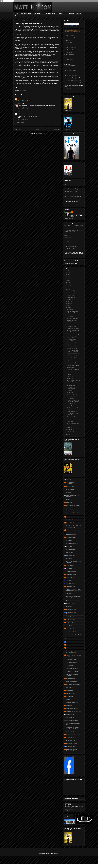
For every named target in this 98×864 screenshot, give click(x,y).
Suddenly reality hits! (72, 411)
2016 (67, 274)
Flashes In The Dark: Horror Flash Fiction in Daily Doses (73, 590)
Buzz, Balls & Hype (71, 520)
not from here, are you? (72, 648)
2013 (67, 280)
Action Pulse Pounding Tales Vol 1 (72, 80)
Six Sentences (70, 690)
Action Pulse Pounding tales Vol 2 (72, 82)
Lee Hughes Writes (71, 619)
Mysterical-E (69, 642)
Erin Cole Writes (70, 577)
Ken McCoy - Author (71, 616)
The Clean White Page (72, 702)
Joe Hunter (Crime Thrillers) (69, 756)
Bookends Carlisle (71, 509)
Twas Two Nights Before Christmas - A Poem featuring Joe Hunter (73, 245)
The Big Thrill (69, 699)
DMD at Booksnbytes (72, 362)
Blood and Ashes (70, 45)
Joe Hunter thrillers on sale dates (72, 420)
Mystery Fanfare (70, 645)
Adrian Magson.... (70, 489)
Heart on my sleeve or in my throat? (73, 331)
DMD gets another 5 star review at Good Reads (73, 401)
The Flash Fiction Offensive (73, 711)
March (69, 427)
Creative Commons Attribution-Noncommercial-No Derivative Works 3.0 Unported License (73, 808)
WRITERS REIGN (70, 740)
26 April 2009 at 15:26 (23, 119)
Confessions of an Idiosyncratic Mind (71, 533)
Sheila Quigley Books (71, 681)
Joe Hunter (69, 606)
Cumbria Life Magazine (72, 348)
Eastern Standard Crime (72, 571)
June (68, 303)
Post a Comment (20, 122)
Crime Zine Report (70, 549)
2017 (67, 272)
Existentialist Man (70, 586)
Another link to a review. (73, 392)
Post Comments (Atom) (40, 133)
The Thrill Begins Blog (72, 720)
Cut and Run (69, 42)
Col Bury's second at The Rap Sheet (73, 408)
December (70, 290)
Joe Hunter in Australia (72, 318)
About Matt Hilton (26, 13)
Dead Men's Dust (70, 35)
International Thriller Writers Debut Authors (73, 597)
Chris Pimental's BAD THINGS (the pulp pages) (73, 526)
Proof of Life (70, 309)
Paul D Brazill (21, 97)
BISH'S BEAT (69, 502)
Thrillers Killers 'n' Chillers (73, 734)
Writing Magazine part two (73, 405)
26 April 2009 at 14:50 (23, 100)
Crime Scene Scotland (72, 543)
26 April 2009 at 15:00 (23, 108)
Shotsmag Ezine (70, 687)
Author (19, 103)
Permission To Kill (71, 346)
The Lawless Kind (70, 54)
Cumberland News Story (73, 334)
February (69, 429)
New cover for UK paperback (71, 343)
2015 (67, 276)
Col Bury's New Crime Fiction (73, 530)
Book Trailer (70, 376)
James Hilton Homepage (72, 600)
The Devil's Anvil (70, 57)
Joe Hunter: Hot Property (70, 75)
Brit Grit (68, 517)
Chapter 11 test (71, 385)
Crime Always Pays (71, 537)
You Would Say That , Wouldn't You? (71, 750)
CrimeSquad (69, 558)
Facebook (77, 201)
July (68, 301)
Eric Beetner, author (71, 574)
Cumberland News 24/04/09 (71, 340)
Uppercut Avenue (70, 737)
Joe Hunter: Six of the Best (70, 65)
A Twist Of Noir (70, 486)
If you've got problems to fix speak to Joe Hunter (73, 312)
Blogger (56, 853)
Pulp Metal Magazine (71, 662)
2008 (67, 434)
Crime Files (69, 540)
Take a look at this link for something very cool (73, 325)
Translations (61, 13)
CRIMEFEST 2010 (70, 555)
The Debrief (69, 705)
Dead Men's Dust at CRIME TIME (72, 395)
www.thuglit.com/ (70, 746)
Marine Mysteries (70, 628)
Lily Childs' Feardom (71, 622)
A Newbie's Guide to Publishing (71, 483)
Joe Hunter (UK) (38, 13)
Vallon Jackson (68, 256)
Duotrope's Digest (70, 568)
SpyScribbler (69, 696)
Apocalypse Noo (68, 252)
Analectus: (69, 492)
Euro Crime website (71, 583)
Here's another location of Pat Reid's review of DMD (73, 382)
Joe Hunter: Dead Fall (69, 68)
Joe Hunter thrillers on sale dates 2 (72, 417)
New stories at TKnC (72, 357)
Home (16, 13)
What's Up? (70, 378)
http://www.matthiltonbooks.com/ (72, 191)
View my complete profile (70, 218)
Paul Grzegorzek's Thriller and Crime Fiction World (74, 651)
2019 (67, 270)
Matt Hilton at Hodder (71, 631)
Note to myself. (70, 398)
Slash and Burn (69, 40)
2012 (67, 282)
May (68, 305)
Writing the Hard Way (71, 743)
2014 (67, 278)
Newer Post (18, 129)
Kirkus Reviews (70, 367)
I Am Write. (69, 593)
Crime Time (69, 546)
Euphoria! (69, 360)
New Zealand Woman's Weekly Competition (72, 351)
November (70, 293)
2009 (67, 289)
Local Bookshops (70, 625)
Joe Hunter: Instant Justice (70, 73)
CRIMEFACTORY (70, 552)
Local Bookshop (68, 89)
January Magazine (71, 603)
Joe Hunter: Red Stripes (70, 70)
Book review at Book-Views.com (72, 315)
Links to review (70, 390)
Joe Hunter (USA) (50, 13)
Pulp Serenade (70, 665)
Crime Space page (71, 403)
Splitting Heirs (67, 237)
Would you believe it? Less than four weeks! (73, 364)
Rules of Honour (70, 52)
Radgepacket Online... (72, 668)
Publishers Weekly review (73, 353)
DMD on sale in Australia (73, 328)
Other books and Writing (74, 13)
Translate (76, 25)
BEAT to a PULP (70, 499)
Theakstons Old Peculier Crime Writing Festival (72, 728)
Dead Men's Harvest (71, 47)
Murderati (68, 639)
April (68, 307)
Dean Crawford (70, 565)
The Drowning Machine (72, 708)
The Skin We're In (68, 248)
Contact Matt (18, 15)
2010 (67, 287)
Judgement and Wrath (71, 37)
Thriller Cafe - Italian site (72, 731)
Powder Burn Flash (71, 659)
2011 (67, 285)
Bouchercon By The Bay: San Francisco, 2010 (73, 513)
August (69, 299)
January (69, 431)
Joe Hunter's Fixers (71, 609)
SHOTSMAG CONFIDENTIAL (73, 684)
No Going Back (69, 49)
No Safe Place (69, 59)
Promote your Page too (68, 774)
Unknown (20, 111)
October (69, 295)
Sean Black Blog (70, 678)
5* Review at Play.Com (72, 355)
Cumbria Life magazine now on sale (72, 336)
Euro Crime (69, 580)
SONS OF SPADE (70, 693)
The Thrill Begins (70, 717)
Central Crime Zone (71, 522)
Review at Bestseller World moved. (72, 388)
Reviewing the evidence (72, 671)
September (70, 297)
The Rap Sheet (70, 714)
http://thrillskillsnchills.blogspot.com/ (73, 196)
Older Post (57, 129)
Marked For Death (70, 62)
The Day (66, 241)
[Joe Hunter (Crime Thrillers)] (69, 773)
